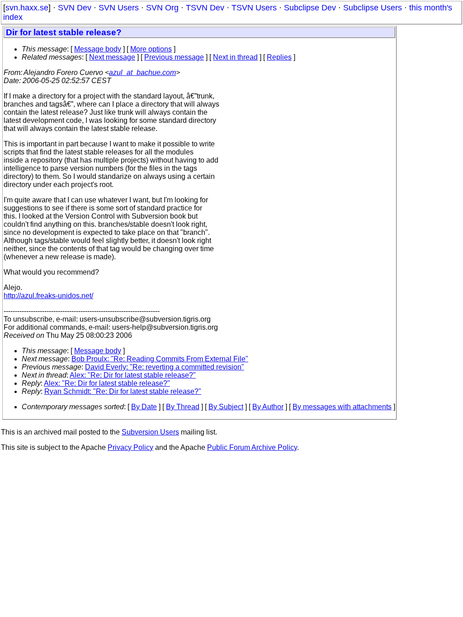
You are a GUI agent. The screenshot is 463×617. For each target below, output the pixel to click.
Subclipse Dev (310, 7)
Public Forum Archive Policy (252, 447)
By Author (267, 407)
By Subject (225, 407)
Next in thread (235, 57)
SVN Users (119, 7)
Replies (279, 57)
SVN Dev (74, 7)
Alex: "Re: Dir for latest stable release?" (133, 375)
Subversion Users (150, 432)
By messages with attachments (342, 407)
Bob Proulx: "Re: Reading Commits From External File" (159, 359)
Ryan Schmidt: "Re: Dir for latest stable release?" (122, 391)
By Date (144, 407)
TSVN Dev (205, 7)
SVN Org (162, 7)
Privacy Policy (130, 447)
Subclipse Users (372, 7)
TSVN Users (254, 7)
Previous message (174, 57)
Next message (112, 57)
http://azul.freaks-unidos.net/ (48, 295)
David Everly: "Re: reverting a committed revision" (164, 367)
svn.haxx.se (26, 7)
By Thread (182, 407)
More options (151, 49)
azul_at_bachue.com (142, 72)
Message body (97, 49)
